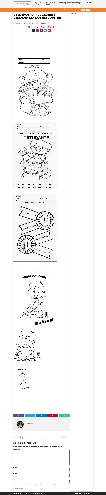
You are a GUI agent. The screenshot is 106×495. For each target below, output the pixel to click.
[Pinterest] (41, 30)
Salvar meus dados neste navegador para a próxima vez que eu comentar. (35, 484)
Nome (15, 467)
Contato (18, 10)
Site (14, 479)
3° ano (52, 10)
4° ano (59, 10)
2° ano (46, 10)
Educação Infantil (28, 10)
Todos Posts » (30, 426)
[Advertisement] (41, 44)
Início (2, 10)
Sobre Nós (10, 10)
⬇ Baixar (36, 89)
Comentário (17, 449)
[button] (18, 415)
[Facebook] (82, 10)
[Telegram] (45, 30)
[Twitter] (84, 10)
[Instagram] (89, 10)
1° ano (39, 10)
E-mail (15, 473)
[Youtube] (87, 10)
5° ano (65, 10)
